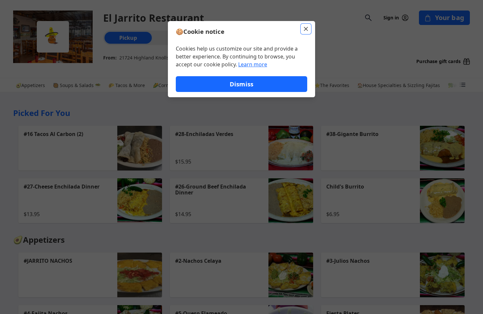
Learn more (252, 64)
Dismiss (241, 84)
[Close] (306, 29)
